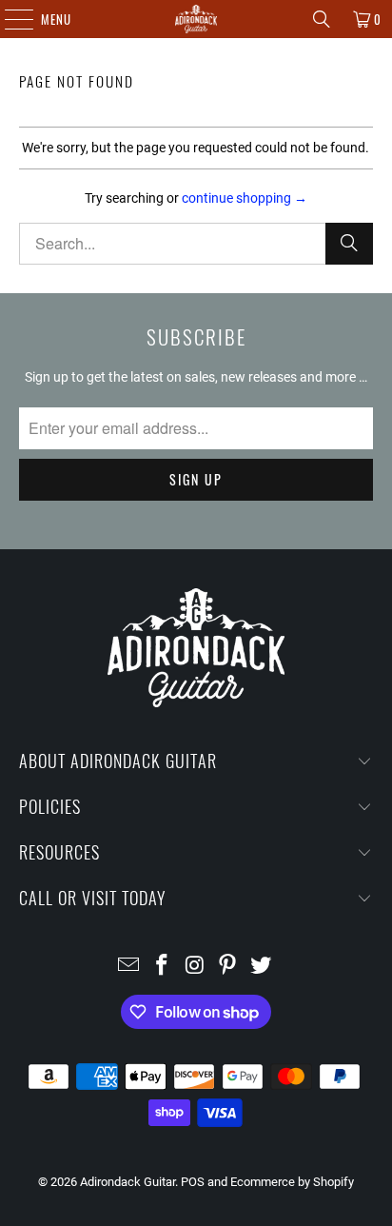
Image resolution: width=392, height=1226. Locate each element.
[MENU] (9, 19)
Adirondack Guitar (127, 1182)
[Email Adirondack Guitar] (129, 966)
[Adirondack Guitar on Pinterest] (228, 966)
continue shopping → (244, 198)
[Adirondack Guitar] (196, 19)
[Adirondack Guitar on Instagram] (195, 966)
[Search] (322, 19)
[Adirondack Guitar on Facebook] (161, 966)
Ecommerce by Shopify (292, 1182)
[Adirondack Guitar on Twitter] (261, 966)
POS (193, 1182)
